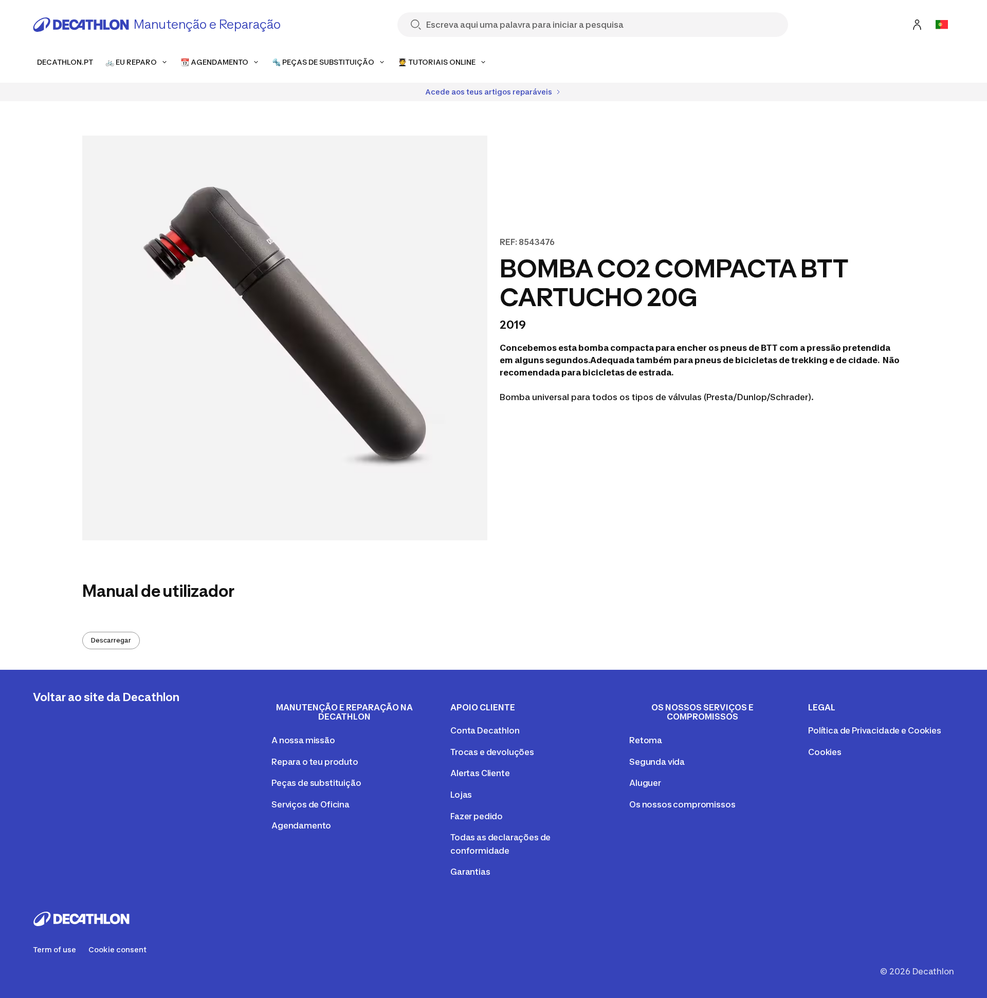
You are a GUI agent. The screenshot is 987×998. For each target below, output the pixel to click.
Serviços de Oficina (310, 804)
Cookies (825, 752)
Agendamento (301, 825)
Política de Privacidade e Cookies (874, 730)
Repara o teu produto (314, 762)
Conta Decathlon (485, 730)
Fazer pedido (476, 816)
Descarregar (111, 640)
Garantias (470, 872)
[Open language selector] (941, 24)
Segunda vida (657, 762)
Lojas (461, 794)
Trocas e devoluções (492, 752)
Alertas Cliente (480, 773)
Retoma (645, 740)
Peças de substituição (316, 783)
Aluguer (645, 783)
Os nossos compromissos (682, 804)
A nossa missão (303, 740)
